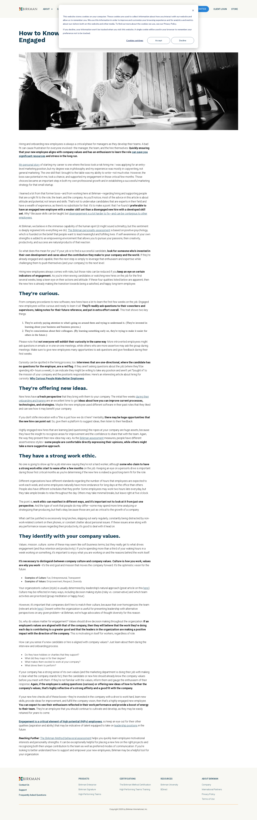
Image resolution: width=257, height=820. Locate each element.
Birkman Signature (87, 789)
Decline (182, 40)
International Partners (212, 789)
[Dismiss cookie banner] (193, 11)
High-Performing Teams (90, 794)
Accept (158, 40)
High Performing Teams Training (135, 789)
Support (23, 790)
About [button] (46, 9)
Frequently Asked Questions (32, 795)
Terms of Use (208, 799)
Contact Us (24, 785)
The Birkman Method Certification (135, 785)
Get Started (198, 9)
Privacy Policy (208, 794)
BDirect (164, 789)
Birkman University (169, 785)
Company (206, 785)
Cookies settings (134, 40)
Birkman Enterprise (87, 785)
